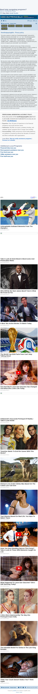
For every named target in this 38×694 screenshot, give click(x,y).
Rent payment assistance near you (12, 150)
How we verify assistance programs (20, 138)
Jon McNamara (12, 120)
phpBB (14, 690)
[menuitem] (4, 21)
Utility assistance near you (9, 154)
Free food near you (6, 152)
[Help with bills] (19, 17)
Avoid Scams (13, 13)
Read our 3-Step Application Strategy (8, 10)
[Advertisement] (14, 4)
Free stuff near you (6, 156)
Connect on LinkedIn (8, 140)
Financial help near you (8, 148)
